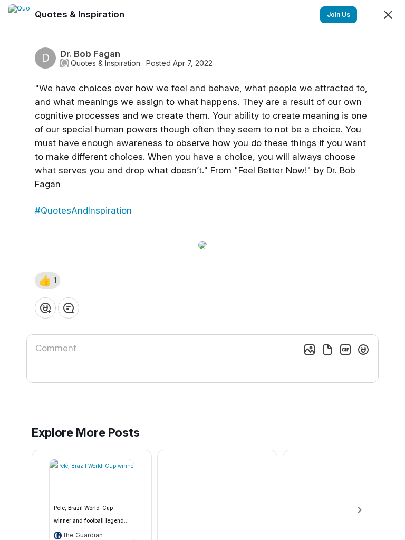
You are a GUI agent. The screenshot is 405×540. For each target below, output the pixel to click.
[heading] (81, 14)
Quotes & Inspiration (105, 63)
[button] (47, 280)
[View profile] (19, 14)
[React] (45, 308)
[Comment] (68, 308)
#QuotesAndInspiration (83, 210)
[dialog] (202, 270)
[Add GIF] (345, 349)
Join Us (338, 14)
